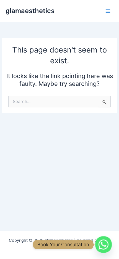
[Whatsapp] (103, 244)
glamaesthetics (30, 11)
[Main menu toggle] (107, 10)
